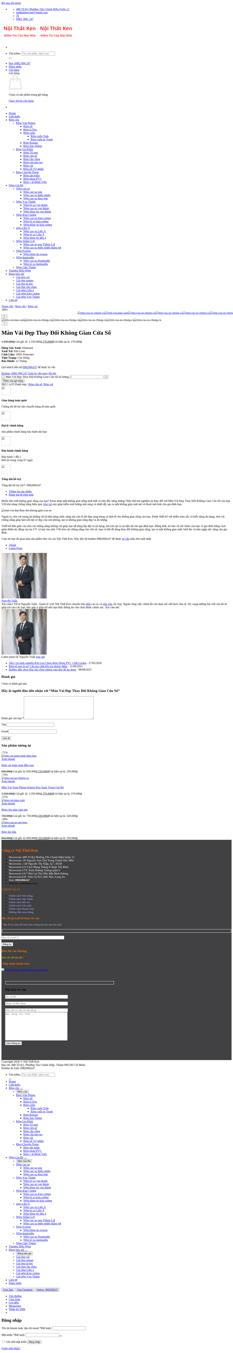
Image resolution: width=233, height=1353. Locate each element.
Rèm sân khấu (31, 175)
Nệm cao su (23, 188)
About (12, 545)
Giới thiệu (14, 116)
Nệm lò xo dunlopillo (35, 264)
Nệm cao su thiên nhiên (36, 195)
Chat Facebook (25, 1289)
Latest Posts (15, 548)
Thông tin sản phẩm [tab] (20, 491)
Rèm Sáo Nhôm (32, 146)
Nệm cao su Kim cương (37, 218)
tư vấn (125, 538)
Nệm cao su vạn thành (36, 208)
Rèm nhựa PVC (32, 178)
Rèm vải (28, 165)
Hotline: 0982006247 (47, 1289)
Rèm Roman (30, 142)
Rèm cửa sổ (30, 155)
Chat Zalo (8, 1289)
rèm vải (47, 504)
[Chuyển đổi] (21, 1089)
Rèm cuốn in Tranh (42, 139)
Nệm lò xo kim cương (36, 221)
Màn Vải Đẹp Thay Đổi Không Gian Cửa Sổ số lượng (37, 376)
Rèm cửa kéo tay (33, 162)
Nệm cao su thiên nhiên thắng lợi (42, 247)
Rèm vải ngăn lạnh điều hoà (17, 765)
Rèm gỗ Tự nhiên (33, 169)
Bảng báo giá (16, 273)
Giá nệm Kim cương (28, 293)
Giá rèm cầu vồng (26, 287)
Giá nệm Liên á (25, 290)
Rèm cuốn (29, 132)
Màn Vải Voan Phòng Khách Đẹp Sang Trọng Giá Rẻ (32, 787)
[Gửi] (10, 58)
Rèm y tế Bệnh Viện (35, 182)
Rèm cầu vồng (31, 159)
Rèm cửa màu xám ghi (14, 809)
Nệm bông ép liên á (34, 237)
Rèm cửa (14, 119)
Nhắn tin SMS (17, 1309)
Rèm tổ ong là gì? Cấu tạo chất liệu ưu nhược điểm (38, 666)
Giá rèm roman (24, 280)
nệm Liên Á (23, 228)
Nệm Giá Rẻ (16, 185)
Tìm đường (15, 1296)
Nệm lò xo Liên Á (33, 234)
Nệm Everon (23, 250)
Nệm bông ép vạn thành (37, 211)
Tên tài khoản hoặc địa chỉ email (26, 1328)
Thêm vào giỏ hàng (13, 380)
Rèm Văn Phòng (25, 123)
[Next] (5, 316)
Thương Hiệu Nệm (20, 270)
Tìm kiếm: (15, 53)
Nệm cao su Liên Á (34, 231)
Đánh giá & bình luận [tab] (21, 494)
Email (4, 731)
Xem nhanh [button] (8, 759)
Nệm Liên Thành (26, 267)
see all (40, 656)
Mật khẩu (13, 1334)
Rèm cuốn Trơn (40, 136)
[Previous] (2, 316)
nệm (88, 604)
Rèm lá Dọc (30, 129)
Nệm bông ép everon (35, 254)
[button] (15, 66)
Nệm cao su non (32, 191)
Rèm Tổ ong (30, 152)
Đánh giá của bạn (12, 718)
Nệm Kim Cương (26, 214)
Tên (3, 724)
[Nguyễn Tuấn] (24, 597)
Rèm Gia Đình (24, 149)
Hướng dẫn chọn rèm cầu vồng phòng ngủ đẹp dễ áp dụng (42, 669)
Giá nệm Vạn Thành (28, 296)
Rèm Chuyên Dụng (27, 172)
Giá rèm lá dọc (24, 283)
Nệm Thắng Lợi (25, 241)
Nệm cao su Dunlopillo (36, 260)
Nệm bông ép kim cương (37, 224)
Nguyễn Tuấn (9, 600)
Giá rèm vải (22, 277)
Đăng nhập (34, 1342)
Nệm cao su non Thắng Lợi (39, 244)
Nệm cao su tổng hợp (35, 198)
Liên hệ (13, 300)
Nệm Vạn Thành (25, 201)
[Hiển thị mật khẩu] (60, 1335)
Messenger (15, 1305)
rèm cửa (107, 604)
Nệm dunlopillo (25, 257)
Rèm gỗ (27, 126)
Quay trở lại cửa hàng (21, 100)
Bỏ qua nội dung (11, 3)
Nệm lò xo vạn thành (35, 205)
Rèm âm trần (8, 831)
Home (12, 113)
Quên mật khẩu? (10, 1348)
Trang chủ (7, 306)
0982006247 (30, 367)
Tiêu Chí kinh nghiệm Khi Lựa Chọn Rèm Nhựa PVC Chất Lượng (47, 663)
